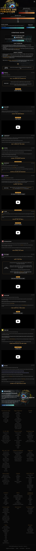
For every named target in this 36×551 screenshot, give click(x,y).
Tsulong (6, 468)
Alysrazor (18, 478)
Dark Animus (18, 442)
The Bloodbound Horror (6, 476)
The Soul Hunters (30, 437)
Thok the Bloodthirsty (18, 424)
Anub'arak (30, 513)
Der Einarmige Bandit (18, 458)
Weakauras (30, 527)
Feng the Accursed (6, 453)
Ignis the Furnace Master (6, 527)
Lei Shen (18, 446)
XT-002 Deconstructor (5, 530)
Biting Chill (22, 381)
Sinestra (30, 490)
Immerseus (18, 412)
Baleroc (18, 480)
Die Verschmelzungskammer (18, 495)
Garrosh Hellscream (18, 428)
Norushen (18, 414)
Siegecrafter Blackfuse (18, 426)
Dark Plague (14, 167)
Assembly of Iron (5, 531)
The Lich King (6, 522)
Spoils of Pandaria (18, 423)
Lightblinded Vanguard (5, 437)
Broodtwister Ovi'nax (6, 480)
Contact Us (25, 546)
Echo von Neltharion (18, 503)
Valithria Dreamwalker (5, 519)
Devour (19, 181)
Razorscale (6, 529)
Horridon (18, 434)
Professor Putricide (6, 516)
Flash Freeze (23, 378)
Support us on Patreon (10, 548)
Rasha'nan (5, 478)
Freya (6, 536)
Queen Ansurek (5, 483)
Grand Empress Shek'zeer (6, 465)
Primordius (18, 441)
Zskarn (18, 500)
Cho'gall (30, 488)
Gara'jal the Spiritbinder (5, 454)
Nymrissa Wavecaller (6, 412)
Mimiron (6, 535)
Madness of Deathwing (30, 460)
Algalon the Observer (6, 542)
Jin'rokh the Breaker (18, 432)
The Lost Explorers (6, 417)
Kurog (30, 501)
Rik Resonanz (18, 454)
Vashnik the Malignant (5, 416)
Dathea (30, 500)
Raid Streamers (30, 531)
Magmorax (18, 501)
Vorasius (5, 434)
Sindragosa (6, 521)
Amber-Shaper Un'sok (6, 464)
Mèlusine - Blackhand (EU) (12, 60)
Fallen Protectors (18, 413)
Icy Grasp (10, 376)
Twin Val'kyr (30, 512)
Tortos (18, 436)
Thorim (6, 537)
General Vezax (6, 540)
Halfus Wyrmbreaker (30, 485)
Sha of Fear (6, 470)
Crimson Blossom (24, 305)
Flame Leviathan (5, 526)
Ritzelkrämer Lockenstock (18, 457)
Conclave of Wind (30, 475)
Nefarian (30, 483)
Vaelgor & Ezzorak (6, 435)
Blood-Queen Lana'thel (5, 518)
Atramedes (30, 480)
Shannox (18, 475)
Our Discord (22, 548)
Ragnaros (18, 482)
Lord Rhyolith (18, 476)
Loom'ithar (30, 434)
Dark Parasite (8, 177)
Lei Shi (6, 469)
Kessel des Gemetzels (18, 453)
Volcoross (5, 496)
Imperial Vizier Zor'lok (6, 459)
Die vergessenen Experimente (18, 496)
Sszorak (6, 418)
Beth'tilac (18, 477)
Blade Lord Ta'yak (6, 460)
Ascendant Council (30, 487)
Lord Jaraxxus (30, 509)
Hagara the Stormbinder (30, 455)
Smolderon (6, 501)
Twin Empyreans (18, 445)
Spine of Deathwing (30, 459)
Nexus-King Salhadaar (30, 440)
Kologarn (5, 532)
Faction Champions (30, 511)
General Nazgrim (18, 421)
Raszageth (30, 504)
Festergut (5, 513)
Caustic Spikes (12, 303)
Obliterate (9, 55)
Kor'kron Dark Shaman (18, 419)
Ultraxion (30, 457)
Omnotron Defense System (30, 477)
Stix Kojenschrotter (18, 455)
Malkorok (18, 422)
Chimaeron (30, 481)
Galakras (18, 417)
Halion (18, 508)
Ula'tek (6, 422)
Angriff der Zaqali (18, 498)
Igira (6, 495)
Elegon (6, 457)
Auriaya (6, 534)
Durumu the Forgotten (18, 440)
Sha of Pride (18, 416)
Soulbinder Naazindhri (30, 435)
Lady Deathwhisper (6, 509)
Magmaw (30, 478)
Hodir (6, 539)
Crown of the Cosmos (5, 439)
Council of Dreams (6, 498)
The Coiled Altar (5, 421)
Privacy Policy (20, 546)
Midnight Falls (6, 442)
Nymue (6, 500)
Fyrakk (6, 504)
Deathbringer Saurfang (5, 512)
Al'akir (30, 476)
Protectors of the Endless (6, 467)
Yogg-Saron (6, 541)
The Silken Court (5, 482)
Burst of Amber (18, 341)
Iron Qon (18, 444)
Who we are (28, 548)
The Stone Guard (5, 452)
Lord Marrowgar (5, 508)
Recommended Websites (30, 532)
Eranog (30, 495)
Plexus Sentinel (30, 432)
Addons (30, 526)
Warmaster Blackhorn (30, 458)
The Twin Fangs (5, 419)
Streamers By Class (30, 529)
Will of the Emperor (6, 458)
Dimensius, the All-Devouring (30, 441)
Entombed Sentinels (6, 414)
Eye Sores (22, 188)
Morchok (30, 452)
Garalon (6, 462)
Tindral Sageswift (5, 503)
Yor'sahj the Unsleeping (30, 454)
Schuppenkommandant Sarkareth (18, 504)
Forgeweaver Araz (30, 436)
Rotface (6, 514)
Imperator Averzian (6, 432)
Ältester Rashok (18, 499)
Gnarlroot (5, 494)
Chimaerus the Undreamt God (5, 440)
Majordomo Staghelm (18, 481)
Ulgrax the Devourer (6, 475)
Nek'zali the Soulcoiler (5, 413)
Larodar (6, 499)
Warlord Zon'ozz (30, 453)
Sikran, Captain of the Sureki (5, 477)
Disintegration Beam (17, 48)
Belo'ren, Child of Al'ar (5, 441)
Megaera (18, 437)
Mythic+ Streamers (30, 530)
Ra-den (18, 447)
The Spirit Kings (5, 455)
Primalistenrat (30, 499)
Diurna (30, 503)
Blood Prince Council (6, 517)
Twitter (17, 548)
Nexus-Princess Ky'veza (5, 481)
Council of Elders (18, 435)
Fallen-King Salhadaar (5, 436)
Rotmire (30, 412)
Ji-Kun (18, 439)
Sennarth (30, 498)
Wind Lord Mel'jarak (6, 463)
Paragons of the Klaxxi (18, 427)
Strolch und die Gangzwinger (18, 452)
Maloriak (30, 482)
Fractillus (30, 439)
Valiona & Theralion (30, 486)
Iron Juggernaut (18, 418)
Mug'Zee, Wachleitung (18, 459)
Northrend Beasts (30, 508)
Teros (30, 496)
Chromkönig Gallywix (18, 460)
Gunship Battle (5, 511)
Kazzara (18, 494)
